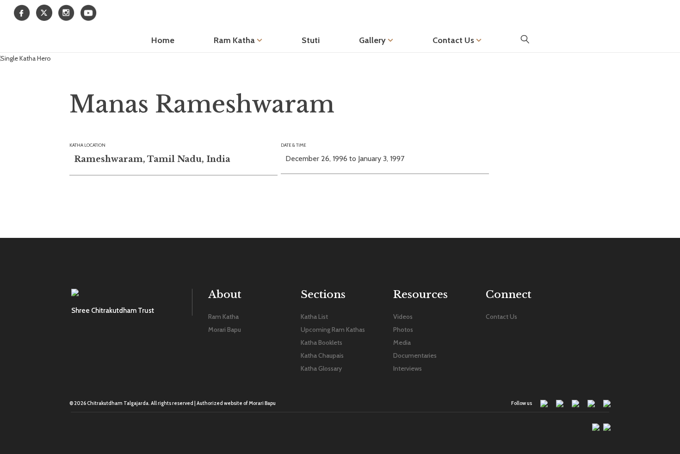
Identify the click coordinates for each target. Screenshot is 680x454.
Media (402, 342)
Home (162, 40)
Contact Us (454, 40)
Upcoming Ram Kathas (333, 329)
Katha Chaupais (322, 355)
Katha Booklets (321, 342)
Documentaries (415, 355)
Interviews (407, 368)
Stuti (311, 40)
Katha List (314, 316)
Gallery (373, 40)
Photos (403, 329)
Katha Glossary (321, 368)
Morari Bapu (224, 329)
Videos (403, 316)
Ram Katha (235, 40)
